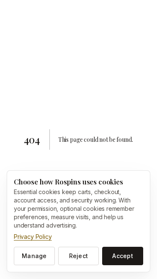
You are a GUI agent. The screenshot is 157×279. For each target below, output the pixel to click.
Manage (34, 255)
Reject (78, 255)
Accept (122, 255)
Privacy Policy (33, 236)
